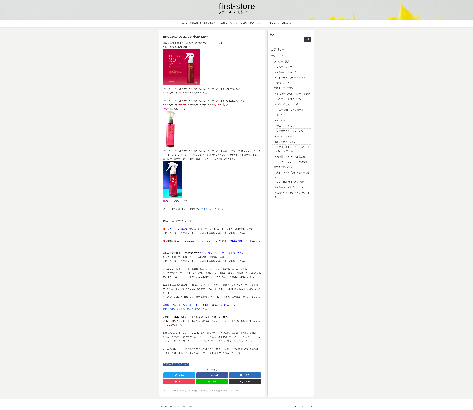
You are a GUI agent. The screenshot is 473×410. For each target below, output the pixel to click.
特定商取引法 (166, 406)
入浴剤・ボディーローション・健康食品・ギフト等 (292, 149)
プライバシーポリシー (183, 406)
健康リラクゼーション (285, 142)
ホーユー (280, 115)
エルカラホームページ (212, 209)
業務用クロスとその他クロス (290, 187)
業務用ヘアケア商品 (284, 88)
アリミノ (280, 120)
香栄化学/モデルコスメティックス (177, 364)
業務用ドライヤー (285, 67)
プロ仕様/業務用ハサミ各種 (290, 182)
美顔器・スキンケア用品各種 (290, 156)
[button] (245, 381)
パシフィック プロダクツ (288, 99)
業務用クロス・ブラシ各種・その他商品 (290, 174)
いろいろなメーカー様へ (288, 104)
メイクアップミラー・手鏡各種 (291, 162)
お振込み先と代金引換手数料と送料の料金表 (185, 309)
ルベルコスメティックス (288, 136)
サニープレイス (284, 126)
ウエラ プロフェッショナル (290, 110)
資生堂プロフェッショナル (289, 131)
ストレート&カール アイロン (290, 77)
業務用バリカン (284, 83)
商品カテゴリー (279, 56)
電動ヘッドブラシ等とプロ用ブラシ (292, 194)
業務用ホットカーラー (287, 72)
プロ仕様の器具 (281, 61)
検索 (272, 34)
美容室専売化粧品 (283, 167)
